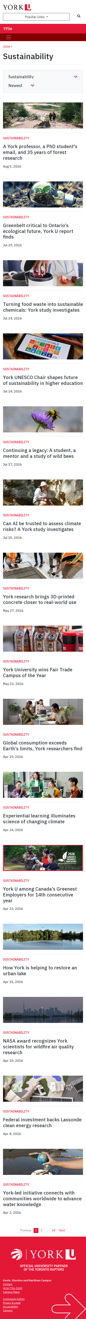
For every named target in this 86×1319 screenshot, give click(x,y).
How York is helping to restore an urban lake (40, 970)
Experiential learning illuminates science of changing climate (39, 818)
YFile (7, 28)
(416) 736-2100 (12, 1288)
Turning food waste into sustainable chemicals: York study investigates (43, 307)
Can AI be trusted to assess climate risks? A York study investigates (42, 526)
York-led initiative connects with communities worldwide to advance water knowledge (42, 1199)
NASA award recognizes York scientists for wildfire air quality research (38, 1047)
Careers (8, 1310)
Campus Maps (11, 1292)
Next (62, 1230)
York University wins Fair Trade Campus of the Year (37, 672)
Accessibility (10, 1306)
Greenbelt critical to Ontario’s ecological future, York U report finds (38, 231)
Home (6, 46)
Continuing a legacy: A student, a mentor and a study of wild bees (39, 453)
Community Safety (14, 1299)
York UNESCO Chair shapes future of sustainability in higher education (43, 380)
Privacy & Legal (11, 1303)
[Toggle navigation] (8, 37)
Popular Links (35, 17)
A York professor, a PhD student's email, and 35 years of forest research (40, 152)
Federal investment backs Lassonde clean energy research (42, 1122)
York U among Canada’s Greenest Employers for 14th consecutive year (40, 895)
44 (53, 1230)
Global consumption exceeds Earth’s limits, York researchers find (42, 745)
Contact (7, 1284)
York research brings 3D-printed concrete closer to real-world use (39, 599)
